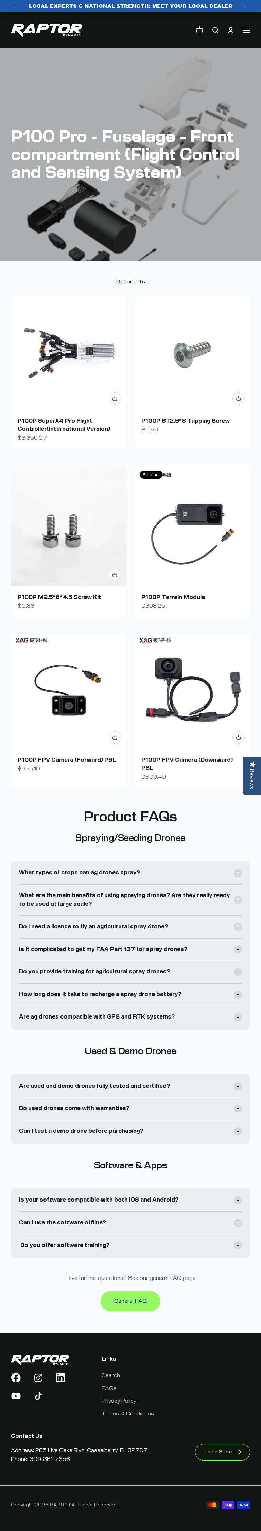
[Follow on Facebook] (17, 1378)
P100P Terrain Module (173, 597)
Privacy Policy (119, 1401)
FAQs (109, 1388)
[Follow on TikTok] (40, 1396)
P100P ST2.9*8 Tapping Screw (185, 421)
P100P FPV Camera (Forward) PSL (67, 760)
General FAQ (130, 1301)
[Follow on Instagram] (40, 1378)
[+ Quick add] (115, 398)
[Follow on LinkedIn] (62, 1378)
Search (111, 1375)
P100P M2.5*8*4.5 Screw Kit (59, 597)
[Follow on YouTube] (17, 1396)
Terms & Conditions (128, 1413)
